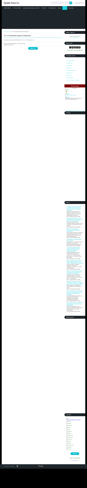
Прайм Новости (11, 2)
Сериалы (69, 421)
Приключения (70, 435)
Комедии (69, 423)
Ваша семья (69, 75)
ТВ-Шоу (69, 441)
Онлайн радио (75, 86)
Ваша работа (69, 65)
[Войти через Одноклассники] (79, 47)
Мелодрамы (70, 425)
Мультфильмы (70, 437)
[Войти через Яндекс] (77, 47)
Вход (82, 3)
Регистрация (77, 3)
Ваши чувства (69, 72)
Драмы (69, 427)
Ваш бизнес (69, 67)
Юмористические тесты (71, 70)
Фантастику (70, 439)
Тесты (9, 31)
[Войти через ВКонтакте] (73, 47)
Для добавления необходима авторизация (75, 110)
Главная (5, 31)
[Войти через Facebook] (75, 47)
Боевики (69, 433)
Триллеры (69, 431)
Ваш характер (69, 63)
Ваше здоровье (69, 77)
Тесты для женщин (70, 60)
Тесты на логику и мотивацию (72, 80)
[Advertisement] (43, 19)
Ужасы (69, 429)
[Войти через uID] (70, 47)
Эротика (69, 443)
